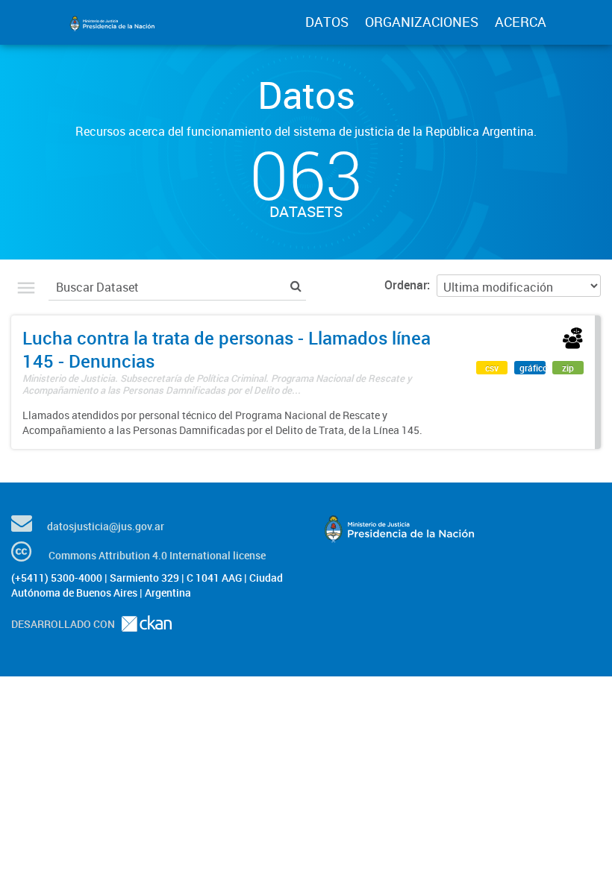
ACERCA (520, 22)
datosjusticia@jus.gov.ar (105, 526)
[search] (296, 285)
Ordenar (405, 284)
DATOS (327, 22)
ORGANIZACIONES (421, 22)
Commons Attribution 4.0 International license (157, 555)
